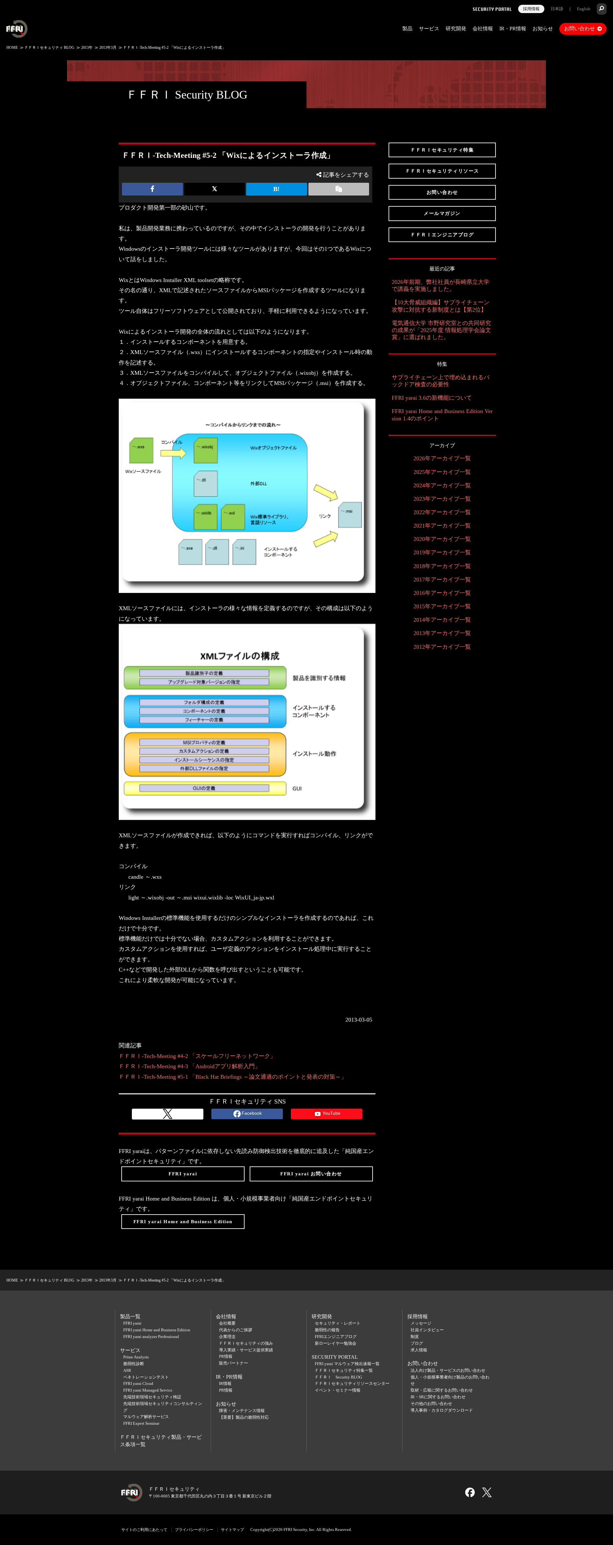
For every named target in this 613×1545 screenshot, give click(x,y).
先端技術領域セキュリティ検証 (152, 1396)
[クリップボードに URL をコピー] (338, 189)
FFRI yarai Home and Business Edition (156, 1329)
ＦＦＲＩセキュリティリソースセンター (352, 1383)
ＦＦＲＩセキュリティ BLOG (49, 47)
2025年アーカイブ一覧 (442, 472)
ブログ (417, 1343)
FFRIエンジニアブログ (336, 1336)
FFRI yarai (132, 1323)
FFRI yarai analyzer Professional (151, 1336)
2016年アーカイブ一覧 (442, 593)
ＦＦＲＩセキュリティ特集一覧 (344, 1370)
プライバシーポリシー (194, 1529)
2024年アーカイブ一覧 (442, 485)
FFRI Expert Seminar (141, 1423)
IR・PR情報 (512, 29)
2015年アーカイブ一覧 (442, 606)
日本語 (557, 8)
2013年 (87, 47)
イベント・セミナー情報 (337, 1390)
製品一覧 (130, 1316)
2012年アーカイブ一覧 (442, 647)
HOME (12, 47)
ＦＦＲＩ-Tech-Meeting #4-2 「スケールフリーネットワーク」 (197, 1056)
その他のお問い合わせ (431, 1403)
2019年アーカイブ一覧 (442, 552)
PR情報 (225, 1356)
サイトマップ (232, 1529)
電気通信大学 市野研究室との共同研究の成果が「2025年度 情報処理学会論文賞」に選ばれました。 (441, 330)
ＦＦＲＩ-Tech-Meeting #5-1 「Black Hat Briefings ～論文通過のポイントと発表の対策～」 (233, 1077)
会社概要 (227, 1323)
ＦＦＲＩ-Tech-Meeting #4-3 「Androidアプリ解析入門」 (190, 1066)
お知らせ (543, 29)
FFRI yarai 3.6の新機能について (432, 398)
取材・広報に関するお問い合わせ (442, 1390)
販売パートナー (233, 1363)
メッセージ (421, 1323)
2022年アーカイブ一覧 (442, 512)
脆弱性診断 (133, 1363)
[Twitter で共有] (214, 189)
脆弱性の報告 (327, 1329)
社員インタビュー (427, 1329)
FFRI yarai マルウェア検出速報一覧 (347, 1363)
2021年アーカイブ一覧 (442, 525)
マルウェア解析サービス (146, 1416)
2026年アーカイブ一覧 (442, 458)
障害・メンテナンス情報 (242, 1410)
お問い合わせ (579, 29)
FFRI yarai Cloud (138, 1383)
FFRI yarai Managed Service (147, 1390)
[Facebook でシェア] (152, 189)
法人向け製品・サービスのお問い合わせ (448, 1370)
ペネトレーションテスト (146, 1377)
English (583, 8)
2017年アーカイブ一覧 (442, 579)
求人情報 (419, 1350)
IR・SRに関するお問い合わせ (438, 1396)
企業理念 (227, 1336)
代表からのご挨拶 (235, 1329)
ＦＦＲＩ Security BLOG (186, 94)
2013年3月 (108, 47)
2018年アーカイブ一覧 (442, 566)
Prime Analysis (136, 1357)
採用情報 (531, 8)
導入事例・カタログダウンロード (442, 1410)
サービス (429, 29)
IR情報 (225, 1383)
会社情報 (483, 29)
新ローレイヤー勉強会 (335, 1343)
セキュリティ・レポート (337, 1323)
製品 (407, 29)
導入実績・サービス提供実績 (246, 1350)
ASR (127, 1370)
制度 (415, 1336)
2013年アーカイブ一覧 (442, 633)
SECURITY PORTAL (335, 1357)
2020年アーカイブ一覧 (442, 539)
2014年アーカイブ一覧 (442, 620)
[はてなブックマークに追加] (276, 189)
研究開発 (456, 29)
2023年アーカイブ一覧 (442, 499)
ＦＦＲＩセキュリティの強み (246, 1343)
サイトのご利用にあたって (144, 1529)
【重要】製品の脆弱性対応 (244, 1417)
